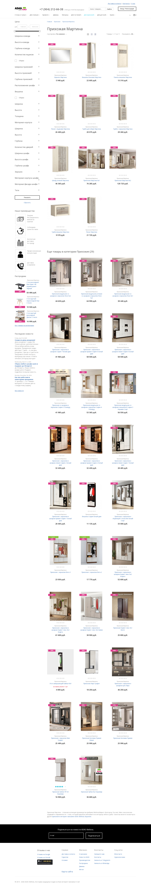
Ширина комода (22, 36)
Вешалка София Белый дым (91, 515)
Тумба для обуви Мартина (91, 128)
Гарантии (65, 857)
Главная (49, 22)
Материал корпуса (23, 122)
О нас (133, 4)
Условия (64, 860)
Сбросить (27, 203)
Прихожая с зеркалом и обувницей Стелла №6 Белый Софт (123, 518)
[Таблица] (95, 34)
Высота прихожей (23, 73)
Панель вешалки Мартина (123, 76)
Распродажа (83, 863)
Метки (81, 869)
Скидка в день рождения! (25, 340)
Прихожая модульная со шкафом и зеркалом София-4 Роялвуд (91, 406)
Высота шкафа (21, 159)
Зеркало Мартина (60, 76)
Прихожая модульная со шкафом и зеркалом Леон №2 (60, 294)
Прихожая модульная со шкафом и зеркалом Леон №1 (122, 294)
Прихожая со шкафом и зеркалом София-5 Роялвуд (60, 405)
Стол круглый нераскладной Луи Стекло (33, 300)
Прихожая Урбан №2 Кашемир (91, 791)
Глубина (18, 141)
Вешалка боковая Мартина (91, 76)
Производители (84, 860)
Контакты (126, 4)
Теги (17, 190)
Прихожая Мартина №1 (91, 179)
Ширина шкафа (22, 153)
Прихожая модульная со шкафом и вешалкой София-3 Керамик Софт (122, 406)
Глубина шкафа (22, 166)
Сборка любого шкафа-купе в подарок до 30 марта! (26, 365)
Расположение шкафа (25, 85)
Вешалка (19, 92)
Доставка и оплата (114, 4)
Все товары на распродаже (24, 325)
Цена (17, 22)
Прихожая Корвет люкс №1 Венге (122, 628)
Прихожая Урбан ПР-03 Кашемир (60, 792)
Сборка (21, 61)
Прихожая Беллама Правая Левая (91, 738)
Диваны (81, 866)
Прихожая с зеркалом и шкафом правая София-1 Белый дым (60, 518)
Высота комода (22, 42)
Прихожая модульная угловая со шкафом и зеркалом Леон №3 (91, 295)
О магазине (83, 854)
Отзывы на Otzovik (43, 857)
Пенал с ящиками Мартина (60, 128)
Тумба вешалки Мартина (60, 231)
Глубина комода (22, 48)
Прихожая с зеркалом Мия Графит (60, 738)
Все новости (19, 391)
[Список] (91, 34)
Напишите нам (99, 854)
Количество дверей (24, 147)
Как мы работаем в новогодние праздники (24, 378)
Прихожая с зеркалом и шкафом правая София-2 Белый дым (91, 462)
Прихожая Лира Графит (91, 682)
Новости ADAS (84, 857)
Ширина (19, 104)
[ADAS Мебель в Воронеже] (21, 9)
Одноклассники (119, 857)
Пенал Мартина (92, 231)
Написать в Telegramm (102, 860)
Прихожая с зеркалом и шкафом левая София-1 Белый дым (123, 462)
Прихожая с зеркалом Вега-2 (91, 571)
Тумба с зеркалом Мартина (122, 128)
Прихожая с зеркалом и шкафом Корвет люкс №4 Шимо (91, 628)
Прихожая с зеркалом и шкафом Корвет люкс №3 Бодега (60, 629)
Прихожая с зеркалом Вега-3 (60, 571)
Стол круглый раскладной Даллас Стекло (33, 314)
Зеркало (18, 172)
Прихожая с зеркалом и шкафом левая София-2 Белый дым (60, 462)
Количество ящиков (24, 54)
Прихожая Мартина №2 (123, 179)
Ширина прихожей (24, 67)
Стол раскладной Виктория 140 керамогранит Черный (33, 284)
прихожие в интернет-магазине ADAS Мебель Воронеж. (72, 816)
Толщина (19, 116)
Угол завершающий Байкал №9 (60, 682)
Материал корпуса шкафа (27, 178)
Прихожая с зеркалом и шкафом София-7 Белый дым (60, 350)
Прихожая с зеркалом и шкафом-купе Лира (123, 684)
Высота (18, 110)
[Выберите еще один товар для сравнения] (130, 15)
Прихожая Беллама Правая (122, 737)
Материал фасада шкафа (26, 184)
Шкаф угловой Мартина (60, 179)
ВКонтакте (118, 854)
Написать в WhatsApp (101, 863)
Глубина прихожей (23, 79)
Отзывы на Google (43, 854)
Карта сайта (67, 872)
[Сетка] (88, 34)
